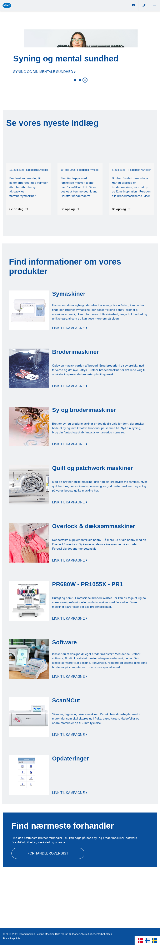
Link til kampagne (69, 328)
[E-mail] (133, 5)
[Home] (64, 5)
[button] (154, 5)
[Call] (144, 5)
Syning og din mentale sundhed (43, 72)
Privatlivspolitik (11, 938)
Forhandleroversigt (48, 853)
